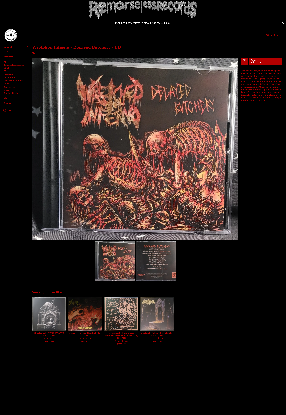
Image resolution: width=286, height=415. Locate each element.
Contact (7, 103)
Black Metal (9, 86)
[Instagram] (4, 110)
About (6, 98)
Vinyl (6, 68)
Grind (6, 83)
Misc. (6, 90)
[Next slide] (235, 149)
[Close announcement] (283, 23)
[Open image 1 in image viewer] (135, 149)
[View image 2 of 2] (156, 261)
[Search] (28, 47)
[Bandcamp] (10, 110)
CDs (6, 71)
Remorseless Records (14, 65)
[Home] (11, 35)
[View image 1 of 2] (115, 261)
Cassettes (8, 74)
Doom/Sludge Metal (13, 80)
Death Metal (9, 77)
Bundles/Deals (11, 93)
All (5, 61)
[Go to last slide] (35, 149)
